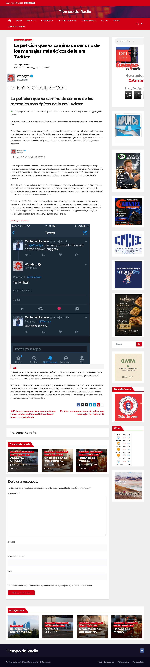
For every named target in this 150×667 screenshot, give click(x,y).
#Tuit (40, 68)
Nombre (12, 542)
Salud (104, 21)
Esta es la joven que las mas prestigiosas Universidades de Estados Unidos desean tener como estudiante (33, 414)
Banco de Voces (17, 27)
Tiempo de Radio (75, 11)
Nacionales (47, 21)
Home (100, 662)
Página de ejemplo (124, 662)
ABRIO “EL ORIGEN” (17, 459)
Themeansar (46, 662)
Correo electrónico (16, 556)
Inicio (19, 21)
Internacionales (67, 21)
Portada (29, 40)
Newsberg (36, 662)
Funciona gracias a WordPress (16, 662)
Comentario (13, 493)
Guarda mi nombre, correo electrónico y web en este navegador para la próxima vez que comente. (51, 586)
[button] (138, 24)
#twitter (46, 68)
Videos (116, 21)
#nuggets (33, 68)
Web (10, 571)
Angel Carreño (23, 65)
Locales (31, 21)
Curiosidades (89, 21)
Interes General (27, 451)
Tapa (27, 454)
